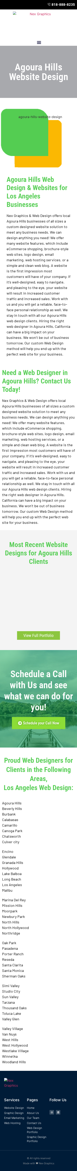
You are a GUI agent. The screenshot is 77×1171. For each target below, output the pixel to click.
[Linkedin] (58, 1112)
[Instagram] (51, 1112)
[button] (39, 42)
